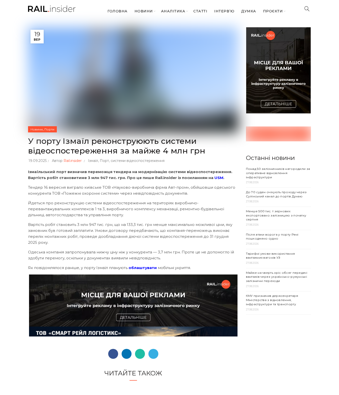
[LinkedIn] (127, 354)
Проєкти (273, 11)
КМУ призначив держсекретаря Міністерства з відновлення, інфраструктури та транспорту (272, 300)
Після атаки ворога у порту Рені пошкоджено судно (272, 237)
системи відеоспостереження (138, 160)
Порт (104, 160)
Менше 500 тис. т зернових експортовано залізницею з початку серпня (276, 215)
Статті (200, 11)
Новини (144, 11)
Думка (248, 11)
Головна (117, 11)
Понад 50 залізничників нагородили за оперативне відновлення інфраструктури (278, 173)
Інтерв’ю (224, 11)
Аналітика (173, 11)
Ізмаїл (93, 160)
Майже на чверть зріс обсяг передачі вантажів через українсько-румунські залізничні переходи (276, 277)
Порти (49, 129)
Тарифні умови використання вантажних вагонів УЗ (270, 256)
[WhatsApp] (140, 354)
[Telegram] (153, 354)
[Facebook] (113, 354)
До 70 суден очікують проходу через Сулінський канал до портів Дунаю (276, 194)
